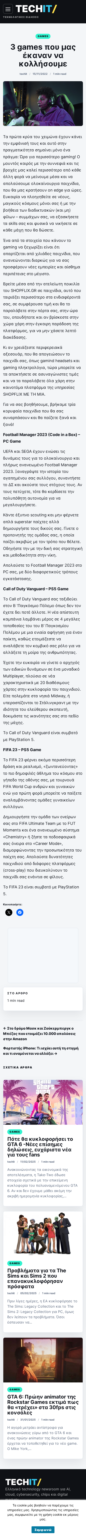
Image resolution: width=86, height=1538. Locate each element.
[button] (43, 1530)
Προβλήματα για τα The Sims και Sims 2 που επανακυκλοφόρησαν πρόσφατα (36, 1278)
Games (43, 36)
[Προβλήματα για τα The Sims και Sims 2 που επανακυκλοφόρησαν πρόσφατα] (43, 1233)
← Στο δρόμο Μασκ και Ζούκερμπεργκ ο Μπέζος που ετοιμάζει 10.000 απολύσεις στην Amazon (39, 1033)
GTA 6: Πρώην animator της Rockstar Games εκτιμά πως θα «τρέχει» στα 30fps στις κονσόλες (43, 1405)
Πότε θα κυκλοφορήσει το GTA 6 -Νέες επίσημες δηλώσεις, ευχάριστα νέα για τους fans (40, 1147)
